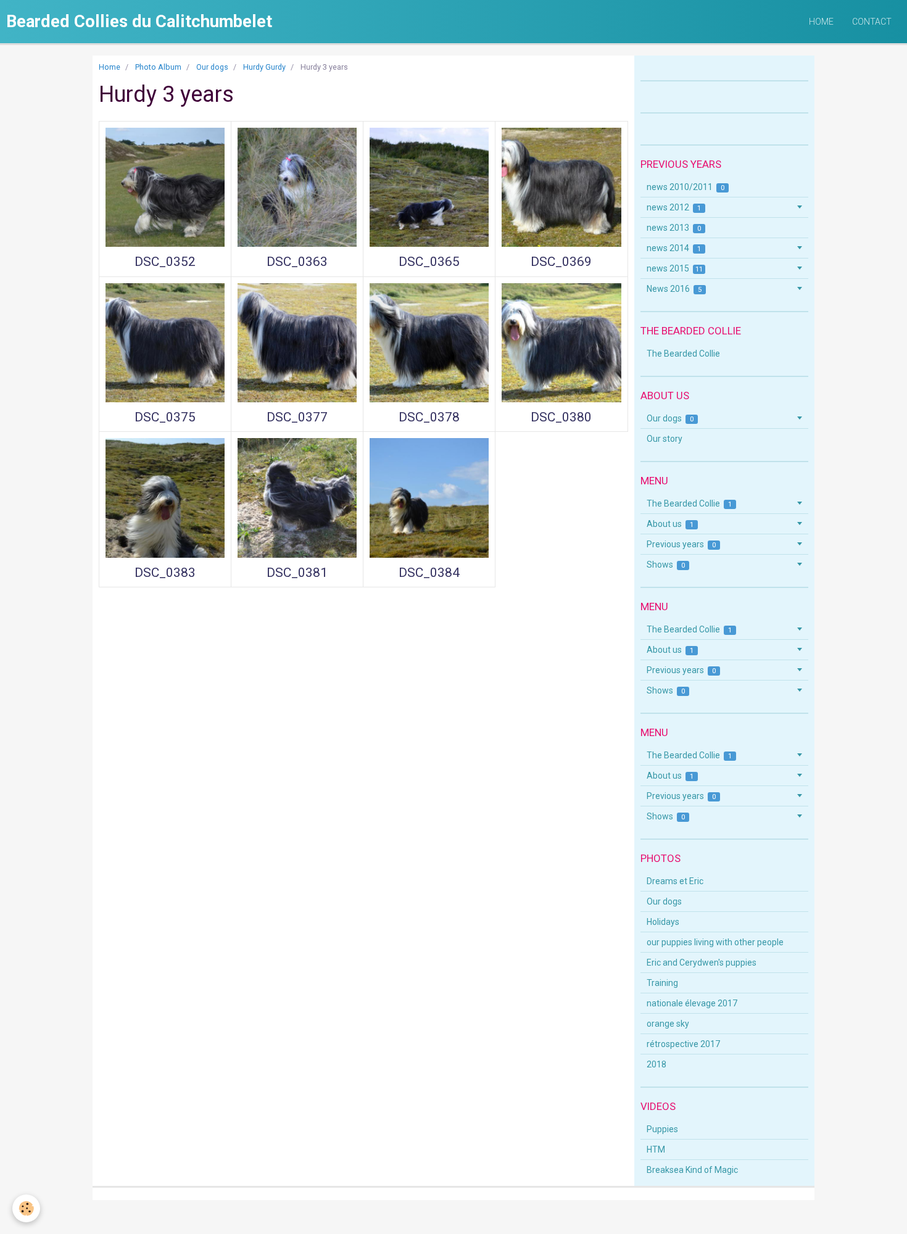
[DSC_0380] (561, 342)
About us (670, 524)
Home (821, 22)
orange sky (668, 1024)
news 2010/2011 (686, 187)
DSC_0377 (297, 417)
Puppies (662, 1129)
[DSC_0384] (429, 497)
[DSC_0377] (297, 342)
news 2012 (674, 207)
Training (662, 983)
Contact (872, 22)
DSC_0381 (297, 572)
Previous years (681, 544)
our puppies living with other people (715, 942)
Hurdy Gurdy (264, 67)
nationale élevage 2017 (692, 1003)
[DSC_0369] (561, 187)
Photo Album (158, 67)
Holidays (663, 922)
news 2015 (675, 268)
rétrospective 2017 (683, 1044)
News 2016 (674, 289)
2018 (656, 1064)
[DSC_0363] (297, 187)
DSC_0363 (297, 261)
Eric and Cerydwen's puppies (701, 962)
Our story (664, 439)
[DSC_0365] (429, 187)
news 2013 (674, 228)
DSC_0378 (429, 417)
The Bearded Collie (683, 353)
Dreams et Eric (675, 881)
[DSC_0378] (429, 342)
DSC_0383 (165, 572)
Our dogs (212, 67)
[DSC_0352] (165, 187)
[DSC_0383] (165, 497)
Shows (666, 564)
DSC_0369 (561, 261)
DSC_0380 (561, 417)
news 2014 (674, 248)
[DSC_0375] (165, 342)
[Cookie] (26, 1208)
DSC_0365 (429, 261)
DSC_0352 (165, 261)
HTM (656, 1149)
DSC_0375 (165, 417)
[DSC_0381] (297, 497)
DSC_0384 (429, 572)
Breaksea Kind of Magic (692, 1170)
